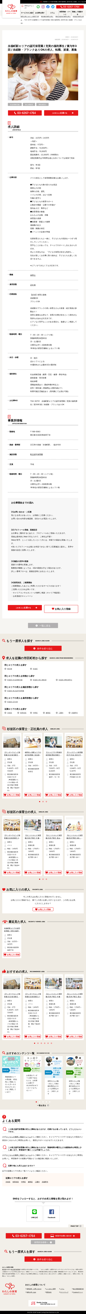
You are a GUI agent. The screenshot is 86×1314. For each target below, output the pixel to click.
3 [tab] (46, 801)
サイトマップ (64, 1292)
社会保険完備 (14, 104)
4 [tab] (44, 1043)
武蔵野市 (74, 713)
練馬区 (48, 713)
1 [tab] (39, 801)
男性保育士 (42, 104)
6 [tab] (51, 1043)
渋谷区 (9, 713)
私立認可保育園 (36, 454)
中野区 (35, 713)
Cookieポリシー (78, 1292)
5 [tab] (48, 1043)
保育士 (33, 275)
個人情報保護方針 (78, 1289)
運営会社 (49, 1292)
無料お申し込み (31, 1292)
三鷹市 (61, 713)
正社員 (33, 285)
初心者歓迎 (29, 104)
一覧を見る (41, 1105)
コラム (62, 1289)
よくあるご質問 (51, 1289)
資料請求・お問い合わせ (34, 1289)
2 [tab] (43, 801)
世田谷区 (23, 713)
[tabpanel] (10, 765)
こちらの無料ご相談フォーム (19, 1137)
